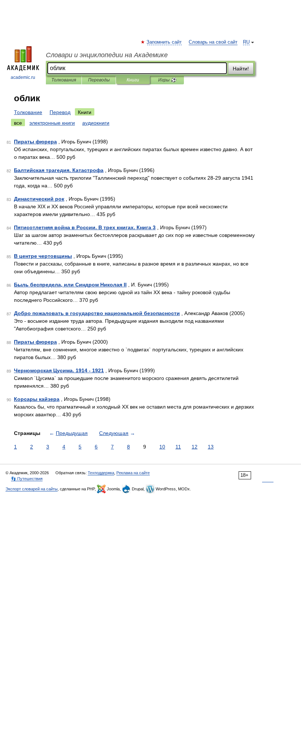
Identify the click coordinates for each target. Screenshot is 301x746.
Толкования (63, 80)
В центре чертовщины (43, 256)
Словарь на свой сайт (213, 42)
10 (162, 447)
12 (194, 447)
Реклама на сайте (133, 473)
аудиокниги (95, 123)
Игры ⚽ (167, 80)
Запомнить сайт (164, 42)
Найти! (241, 69)
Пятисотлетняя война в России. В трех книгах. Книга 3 (85, 227)
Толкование (28, 112)
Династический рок (39, 199)
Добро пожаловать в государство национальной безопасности (97, 313)
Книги (133, 80)
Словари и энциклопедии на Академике (107, 55)
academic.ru (23, 77)
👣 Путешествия (27, 478)
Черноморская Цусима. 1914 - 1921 (59, 370)
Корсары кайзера (36, 399)
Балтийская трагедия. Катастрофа (59, 170)
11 (178, 447)
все (18, 123)
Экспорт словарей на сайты (32, 489)
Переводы (99, 80)
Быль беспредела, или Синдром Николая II (70, 285)
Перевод (60, 112)
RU (246, 42)
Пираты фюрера (35, 142)
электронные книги (52, 123)
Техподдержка (101, 473)
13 (211, 447)
